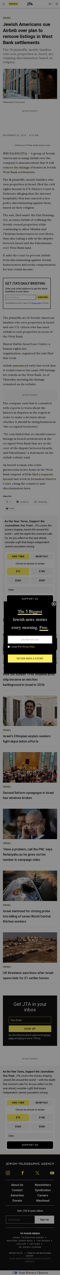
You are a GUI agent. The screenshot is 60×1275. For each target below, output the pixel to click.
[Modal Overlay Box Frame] (30, 637)
